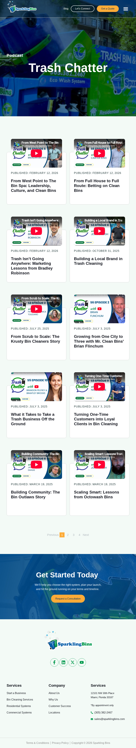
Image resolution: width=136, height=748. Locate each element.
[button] (126, 8)
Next (86, 535)
